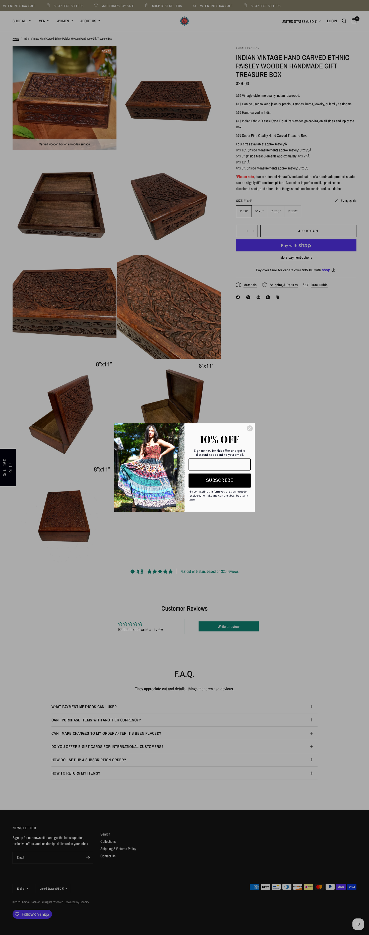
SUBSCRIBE (219, 480)
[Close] (250, 428)
